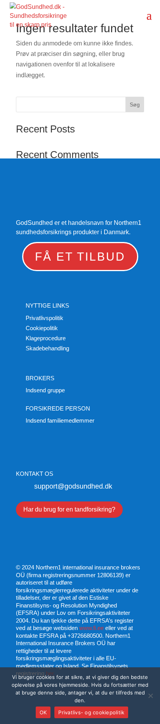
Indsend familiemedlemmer (60, 420)
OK (43, 712)
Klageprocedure (46, 338)
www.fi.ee (91, 628)
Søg (135, 104)
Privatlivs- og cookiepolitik (91, 712)
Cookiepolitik (42, 328)
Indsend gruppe (45, 390)
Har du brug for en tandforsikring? (69, 509)
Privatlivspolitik (44, 318)
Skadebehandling (47, 348)
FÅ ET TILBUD (80, 256)
